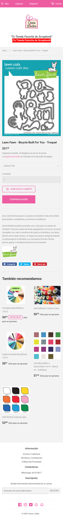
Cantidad (6, 174)
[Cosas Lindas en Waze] (42, 506)
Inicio (4, 50)
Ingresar (19, 4)
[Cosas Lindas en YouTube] (31, 505)
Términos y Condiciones (31, 458)
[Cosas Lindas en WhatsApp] (36, 506)
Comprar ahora (19, 199)
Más (7, 4)
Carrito (58, 4)
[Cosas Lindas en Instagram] (25, 505)
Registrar (34, 4)
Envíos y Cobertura (31, 454)
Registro (54, 491)
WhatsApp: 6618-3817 (31, 473)
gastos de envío (13, 156)
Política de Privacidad (31, 462)
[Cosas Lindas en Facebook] (20, 505)
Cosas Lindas (33, 513)
